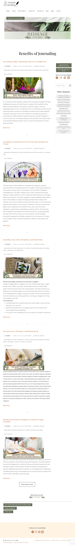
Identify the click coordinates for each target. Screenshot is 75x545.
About (14, 11)
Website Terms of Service (42, 540)
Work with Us (22, 11)
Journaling (63, 115)
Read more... (7, 127)
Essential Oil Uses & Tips (63, 111)
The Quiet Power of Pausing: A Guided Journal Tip (20, 331)
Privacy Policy (55, 540)
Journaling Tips (19, 250)
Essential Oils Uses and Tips (64, 113)
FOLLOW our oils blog (64, 70)
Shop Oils (8, 512)
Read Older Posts (27, 484)
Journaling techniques (63, 122)
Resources (40, 11)
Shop (52, 11)
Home (8, 11)
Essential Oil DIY (63, 108)
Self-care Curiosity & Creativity (23, 342)
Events (58, 11)
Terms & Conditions (65, 540)
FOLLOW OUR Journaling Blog (64, 65)
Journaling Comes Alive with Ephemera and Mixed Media (22, 240)
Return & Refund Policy (21, 542)
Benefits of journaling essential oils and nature (31, 152)
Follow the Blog (7, 542)
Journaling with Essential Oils (40, 70)
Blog (47, 11)
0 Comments (9, 74)
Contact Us (31, 11)
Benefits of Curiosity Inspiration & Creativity (18, 248)
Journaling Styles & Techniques (63, 119)
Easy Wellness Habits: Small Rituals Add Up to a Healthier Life (24, 62)
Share (8, 66)
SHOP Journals (10, 508)
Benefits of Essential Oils (12, 70)
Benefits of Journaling (26, 70)
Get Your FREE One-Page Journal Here (18, 504)
